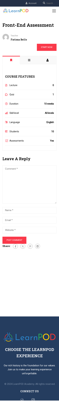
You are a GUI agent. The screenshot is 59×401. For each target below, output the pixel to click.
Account (33, 3)
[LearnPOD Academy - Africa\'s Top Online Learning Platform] (15, 10)
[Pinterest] (30, 246)
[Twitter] (22, 246)
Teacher (14, 35)
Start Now (46, 47)
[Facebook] (15, 246)
